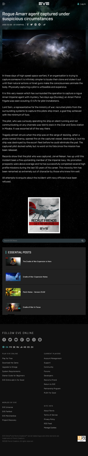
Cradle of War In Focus (32, 307)
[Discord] (28, 339)
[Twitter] (10, 339)
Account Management (53, 358)
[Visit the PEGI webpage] (82, 439)
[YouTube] (16, 339)
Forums (47, 371)
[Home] (44, 6)
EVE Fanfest (7, 411)
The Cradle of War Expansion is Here (37, 261)
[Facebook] (4, 339)
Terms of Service (51, 415)
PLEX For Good (50, 393)
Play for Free (7, 358)
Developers (48, 376)
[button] (81, 4)
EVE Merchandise (9, 416)
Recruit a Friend (50, 380)
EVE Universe (7, 407)
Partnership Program (52, 389)
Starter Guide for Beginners (13, 376)
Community (48, 367)
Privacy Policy (49, 419)
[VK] (40, 339)
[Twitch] (22, 339)
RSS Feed (48, 423)
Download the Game (10, 363)
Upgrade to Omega (9, 367)
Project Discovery (9, 420)
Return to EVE (49, 384)
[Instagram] (34, 339)
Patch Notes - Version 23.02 (34, 292)
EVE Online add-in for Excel (13, 380)
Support (47, 363)
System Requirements (11, 371)
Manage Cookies (50, 428)
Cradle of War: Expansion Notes (35, 277)
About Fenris (49, 411)
